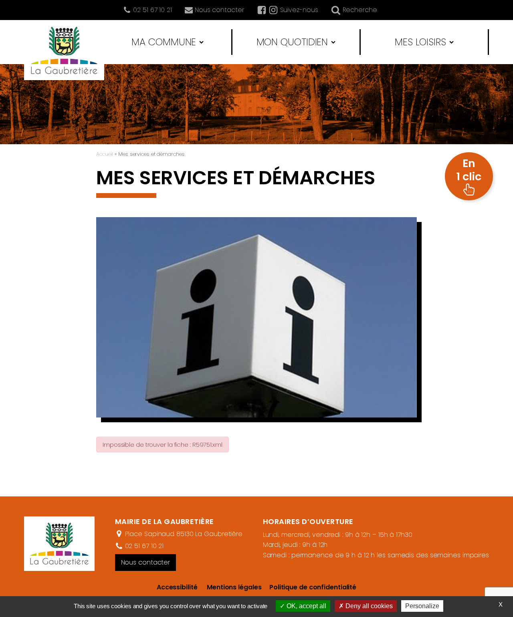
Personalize (422, 606)
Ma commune (163, 41)
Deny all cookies (368, 606)
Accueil (104, 154)
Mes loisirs (420, 41)
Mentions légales (234, 587)
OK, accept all (305, 606)
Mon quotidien (292, 41)
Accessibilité (177, 587)
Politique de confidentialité (308, 587)
